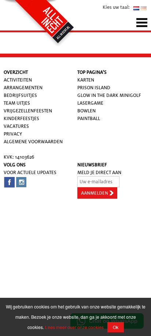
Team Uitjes (17, 103)
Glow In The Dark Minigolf (109, 95)
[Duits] (144, 8)
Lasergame (90, 103)
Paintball (88, 118)
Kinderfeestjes (21, 118)
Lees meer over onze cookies (74, 327)
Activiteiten (18, 80)
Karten (85, 80)
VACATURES (16, 126)
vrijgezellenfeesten (28, 111)
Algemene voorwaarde (31, 141)
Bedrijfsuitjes (20, 95)
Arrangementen (23, 87)
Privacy (13, 134)
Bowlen (86, 111)
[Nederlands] (136, 8)
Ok (115, 327)
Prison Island (93, 87)
